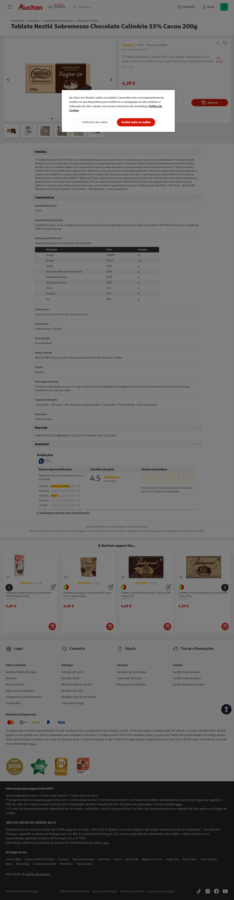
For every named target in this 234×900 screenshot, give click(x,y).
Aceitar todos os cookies (136, 122)
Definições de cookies (95, 122)
